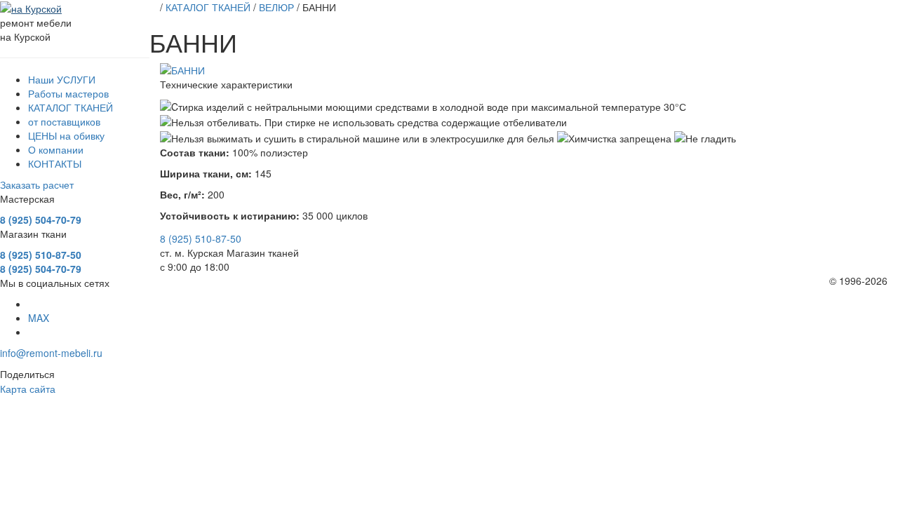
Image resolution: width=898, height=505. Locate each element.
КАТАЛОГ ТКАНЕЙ (70, 107)
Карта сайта (27, 389)
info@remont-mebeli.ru (51, 353)
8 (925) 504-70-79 (40, 220)
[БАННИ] (523, 70)
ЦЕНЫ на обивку (66, 135)
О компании (55, 149)
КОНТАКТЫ (54, 163)
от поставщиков (64, 121)
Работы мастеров (68, 93)
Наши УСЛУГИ (61, 79)
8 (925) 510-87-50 (40, 255)
